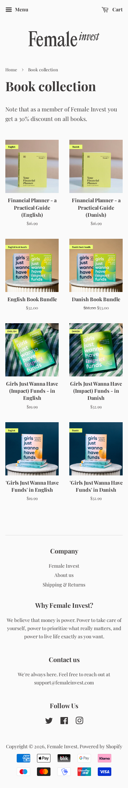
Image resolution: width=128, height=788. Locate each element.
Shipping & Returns (64, 584)
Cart (117, 9)
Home (11, 69)
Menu (21, 9)
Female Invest (64, 565)
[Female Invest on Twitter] (49, 721)
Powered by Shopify (101, 746)
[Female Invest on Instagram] (79, 721)
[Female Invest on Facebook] (64, 721)
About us (64, 575)
